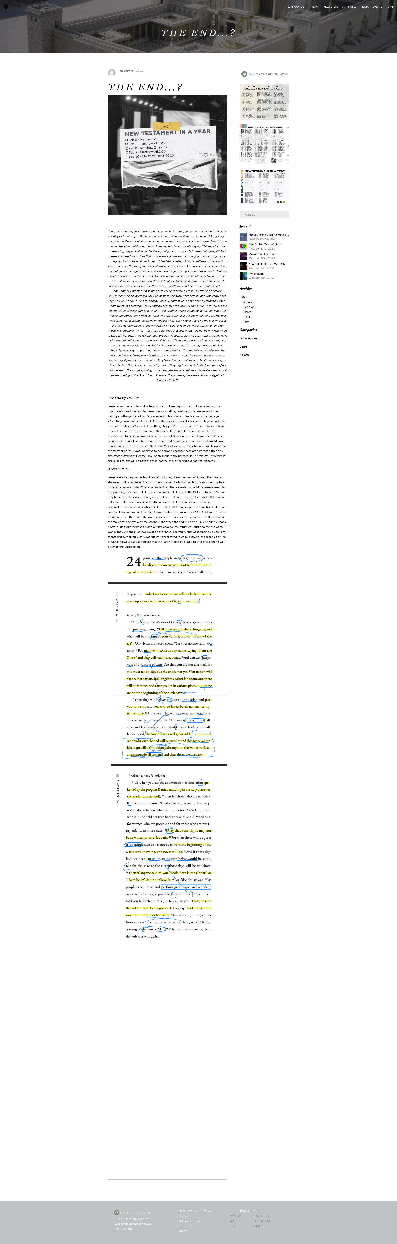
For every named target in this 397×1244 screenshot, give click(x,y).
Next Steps (331, 6)
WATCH (234, 1221)
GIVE (233, 1226)
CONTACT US (261, 1216)
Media (364, 6)
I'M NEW (235, 1216)
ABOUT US (260, 1226)
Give (390, 6)
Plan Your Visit (296, 6)
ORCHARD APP (263, 1221)
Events (377, 6)
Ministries (349, 6)
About (315, 6)
